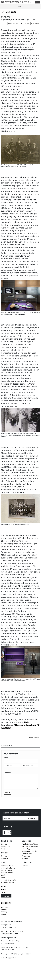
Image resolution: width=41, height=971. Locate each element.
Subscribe (32, 818)
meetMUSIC (6, 896)
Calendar (4, 858)
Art (23, 868)
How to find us (7, 873)
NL (10, 903)
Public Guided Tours (30, 844)
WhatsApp (35, 24)
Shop (3, 877)
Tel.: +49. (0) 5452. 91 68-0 (12, 931)
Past (3, 849)
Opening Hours (7, 865)
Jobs (3, 892)
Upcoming (5, 846)
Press (3, 889)
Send (7, 792)
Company (25, 865)
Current (4, 844)
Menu (20, 6)
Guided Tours (6, 870)
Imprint (4, 909)
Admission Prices (8, 868)
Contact (4, 907)
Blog (3, 886)
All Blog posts (9, 12)
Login (3, 914)
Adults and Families (30, 851)
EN (6, 903)
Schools (25, 858)
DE (2, 903)
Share (27, 24)
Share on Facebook (15, 24)
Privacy (4, 912)
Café (3, 875)
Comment (7, 772)
